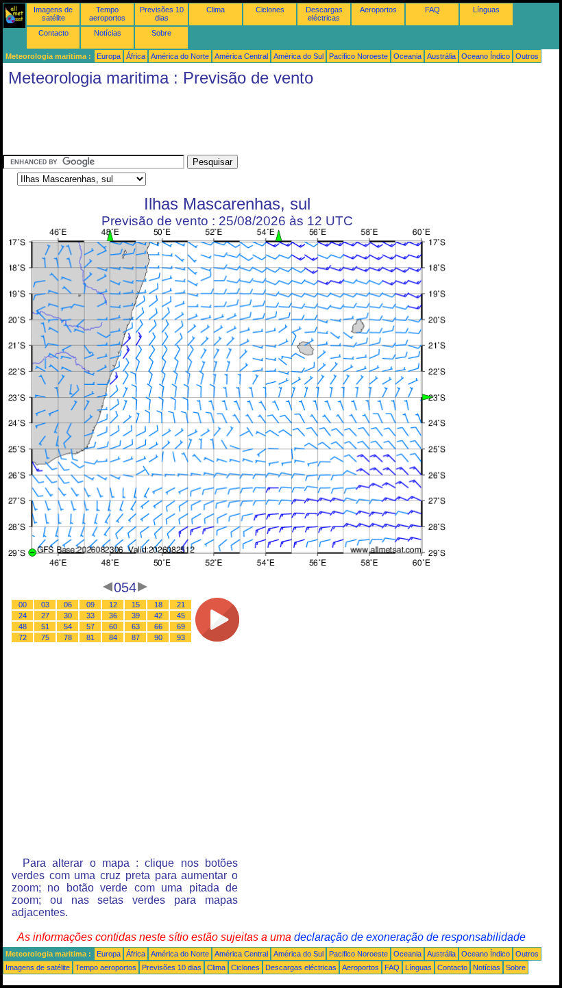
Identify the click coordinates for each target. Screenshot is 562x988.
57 (90, 626)
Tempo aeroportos (107, 13)
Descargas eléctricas (324, 13)
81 (90, 637)
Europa (109, 56)
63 (136, 626)
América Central (241, 56)
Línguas (486, 9)
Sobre (161, 33)
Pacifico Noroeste (358, 56)
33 (90, 615)
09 (90, 604)
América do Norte (180, 56)
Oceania (407, 56)
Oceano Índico (485, 56)
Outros (527, 56)
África (135, 56)
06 (68, 604)
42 (158, 615)
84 (113, 637)
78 (68, 637)
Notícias (107, 33)
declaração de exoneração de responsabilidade (410, 937)
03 (45, 604)
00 (23, 604)
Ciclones (270, 9)
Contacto (53, 33)
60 (113, 626)
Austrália (441, 56)
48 (23, 626)
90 (158, 637)
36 (113, 615)
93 (181, 637)
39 (136, 615)
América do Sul (298, 56)
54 (68, 626)
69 (181, 626)
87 (136, 637)
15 (136, 604)
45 (181, 615)
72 (23, 637)
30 (68, 615)
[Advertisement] (252, 124)
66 (158, 626)
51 (45, 626)
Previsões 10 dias (162, 13)
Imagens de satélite (53, 13)
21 (181, 604)
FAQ (432, 9)
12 (113, 604)
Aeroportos (378, 9)
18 (158, 604)
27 (45, 615)
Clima (215, 9)
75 (45, 637)
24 (23, 615)
